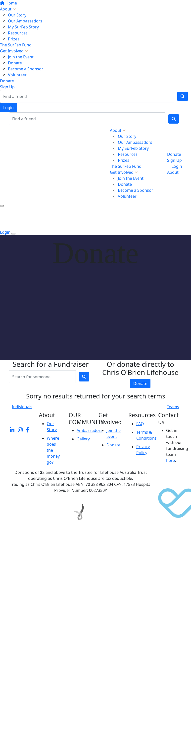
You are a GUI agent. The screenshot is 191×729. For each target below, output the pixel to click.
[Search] (182, 96)
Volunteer (17, 75)
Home (10, 3)
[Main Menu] (2, 205)
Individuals (22, 406)
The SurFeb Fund (16, 45)
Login (8, 107)
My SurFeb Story (23, 27)
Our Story (17, 15)
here (170, 460)
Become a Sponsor (25, 69)
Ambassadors (89, 430)
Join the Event (21, 57)
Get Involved (12, 51)
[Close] (13, 233)
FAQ (140, 423)
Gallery (83, 439)
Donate (15, 63)
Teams (173, 406)
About (5, 9)
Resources (18, 33)
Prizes (13, 39)
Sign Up (7, 87)
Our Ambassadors (25, 21)
